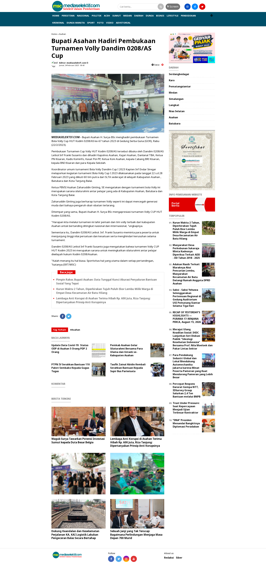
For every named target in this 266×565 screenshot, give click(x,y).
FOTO (100, 22)
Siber (179, 557)
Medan (173, 92)
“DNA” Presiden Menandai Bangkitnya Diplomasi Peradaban (186, 423)
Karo (172, 80)
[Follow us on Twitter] (119, 559)
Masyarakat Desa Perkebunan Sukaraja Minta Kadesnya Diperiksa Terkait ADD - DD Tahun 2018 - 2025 (186, 251)
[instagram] (187, 7)
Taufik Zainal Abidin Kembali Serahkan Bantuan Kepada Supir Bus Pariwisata (128, 368)
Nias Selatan (177, 111)
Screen (173, 6)
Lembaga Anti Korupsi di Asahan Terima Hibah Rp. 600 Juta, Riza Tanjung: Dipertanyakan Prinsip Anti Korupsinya (103, 300)
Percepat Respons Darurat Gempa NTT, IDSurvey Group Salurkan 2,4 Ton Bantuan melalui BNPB (186, 390)
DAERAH (138, 15)
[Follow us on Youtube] (134, 559)
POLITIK (96, 15)
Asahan (62, 34)
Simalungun (176, 99)
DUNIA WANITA (76, 22)
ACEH (107, 15)
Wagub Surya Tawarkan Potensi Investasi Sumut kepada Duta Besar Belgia (78, 440)
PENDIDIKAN (188, 15)
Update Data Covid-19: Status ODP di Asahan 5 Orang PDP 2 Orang (69, 348)
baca (156, 64)
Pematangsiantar (180, 86)
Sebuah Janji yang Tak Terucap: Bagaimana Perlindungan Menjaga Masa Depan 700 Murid (136, 534)
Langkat (174, 105)
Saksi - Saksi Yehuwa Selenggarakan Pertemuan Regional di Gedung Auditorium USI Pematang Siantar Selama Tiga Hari (187, 297)
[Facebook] (62, 316)
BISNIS (160, 15)
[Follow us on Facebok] (111, 559)
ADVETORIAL (123, 22)
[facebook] (195, 7)
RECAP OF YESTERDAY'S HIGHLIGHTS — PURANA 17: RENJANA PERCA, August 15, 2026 (187, 317)
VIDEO (109, 22)
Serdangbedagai (179, 74)
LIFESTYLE (172, 15)
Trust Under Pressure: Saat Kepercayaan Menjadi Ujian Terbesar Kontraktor (186, 407)
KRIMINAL (58, 22)
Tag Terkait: (59, 329)
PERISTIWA (68, 15)
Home (54, 34)
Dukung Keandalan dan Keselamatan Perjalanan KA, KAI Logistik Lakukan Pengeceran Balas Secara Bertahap (75, 534)
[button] (211, 14)
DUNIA (150, 15)
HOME (55, 15)
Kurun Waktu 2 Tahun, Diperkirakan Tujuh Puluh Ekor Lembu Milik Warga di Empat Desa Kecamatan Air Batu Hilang (104, 291)
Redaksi (169, 557)
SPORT (91, 22)
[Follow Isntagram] (126, 559)
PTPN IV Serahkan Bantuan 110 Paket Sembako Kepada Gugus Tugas (70, 368)
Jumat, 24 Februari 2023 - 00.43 (71, 65)
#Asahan (75, 329)
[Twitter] (68, 316)
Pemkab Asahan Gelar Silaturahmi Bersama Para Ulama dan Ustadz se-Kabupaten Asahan (126, 350)
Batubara (174, 123)
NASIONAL (83, 15)
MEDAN (127, 15)
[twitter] (202, 7)
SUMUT (116, 15)
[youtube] (210, 7)
